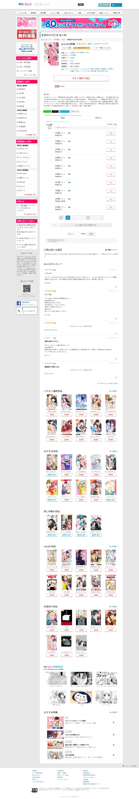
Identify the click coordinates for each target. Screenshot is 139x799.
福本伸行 (22, 89)
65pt (111, 174)
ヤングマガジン (24, 157)
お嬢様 (72, 71)
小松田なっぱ (74, 52)
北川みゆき (23, 131)
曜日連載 (43, 13)
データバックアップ (62, 779)
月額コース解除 (61, 773)
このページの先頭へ (131, 766)
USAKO (48, 283)
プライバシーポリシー (89, 777)
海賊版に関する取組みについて (91, 784)
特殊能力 (104, 69)
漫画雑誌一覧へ (32, 194)
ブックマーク (64, 111)
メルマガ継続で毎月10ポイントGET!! (26, 246)
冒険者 (97, 69)
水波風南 (22, 126)
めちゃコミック (46, 39)
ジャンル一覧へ (32, 75)
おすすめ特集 (91, 13)
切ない (78, 71)
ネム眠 (48, 315)
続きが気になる (103, 71)
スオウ (87, 52)
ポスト (56, 111)
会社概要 (85, 779)
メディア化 (85, 71)
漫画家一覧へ (32, 135)
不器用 (110, 69)
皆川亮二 (22, 102)
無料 (111, 133)
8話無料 (110, 474)
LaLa (63, 39)
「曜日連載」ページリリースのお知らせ (26, 208)
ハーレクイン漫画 (25, 71)
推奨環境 (59, 777)
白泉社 (72, 58)
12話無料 (96, 414)
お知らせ (34, 779)
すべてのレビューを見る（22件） (108, 383)
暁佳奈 (82, 52)
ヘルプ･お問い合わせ (38, 781)
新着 (80, 13)
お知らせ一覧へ (32, 214)
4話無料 (96, 500)
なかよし (22, 186)
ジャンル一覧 (22, 13)
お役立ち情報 (35, 777)
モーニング (23, 162)
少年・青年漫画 (24, 62)
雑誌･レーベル (104, 13)
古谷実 (21, 93)
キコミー (48, 355)
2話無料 (66, 414)
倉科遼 (21, 106)
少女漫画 (56, 39)
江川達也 (22, 97)
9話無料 (81, 414)
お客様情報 (60, 770)
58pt (111, 207)
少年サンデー (24, 149)
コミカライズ (84, 69)
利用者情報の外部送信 (89, 775)
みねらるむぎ (50, 373)
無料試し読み (52, 474)
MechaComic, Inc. (76, 796)
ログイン (110, 254)
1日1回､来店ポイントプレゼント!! (26, 239)
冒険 (91, 69)
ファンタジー (74, 69)
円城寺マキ (23, 118)
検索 (80, 4)
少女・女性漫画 (24, 67)
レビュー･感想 (55, 13)
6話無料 (66, 474)
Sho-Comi (22, 173)
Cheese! (22, 182)
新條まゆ (22, 122)
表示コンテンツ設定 (62, 775)
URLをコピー (75, 111)
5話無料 (52, 439)
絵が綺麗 (93, 71)
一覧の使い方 (111, 124)
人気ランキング (68, 13)
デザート (22, 190)
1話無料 (81, 570)
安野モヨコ (23, 114)
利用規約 (85, 770)
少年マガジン (24, 153)
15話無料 (81, 474)
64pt (111, 141)
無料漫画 (33, 13)
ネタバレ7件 (103, 44)
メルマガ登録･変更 (37, 773)
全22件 (96, 44)
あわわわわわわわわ (51, 330)
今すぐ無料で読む (81, 78)
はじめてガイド (36, 775)
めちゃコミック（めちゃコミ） (66, 796)
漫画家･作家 (116, 13)
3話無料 (52, 414)
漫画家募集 (86, 781)
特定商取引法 (86, 773)
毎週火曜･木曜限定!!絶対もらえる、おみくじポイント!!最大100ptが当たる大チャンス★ (26, 229)
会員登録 (34, 770)
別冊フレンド (24, 178)
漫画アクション (24, 166)
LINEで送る (47, 111)
